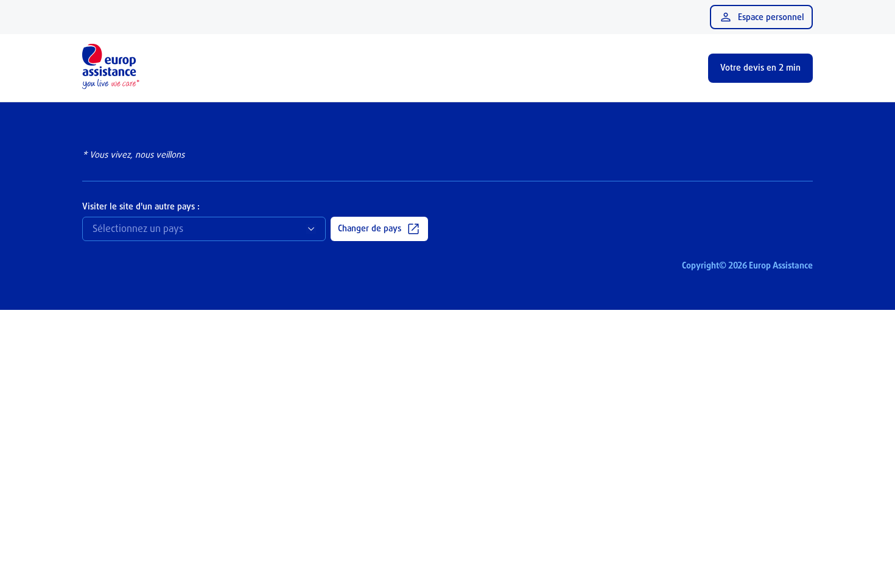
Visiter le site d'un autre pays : (141, 206)
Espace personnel (771, 17)
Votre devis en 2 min (760, 67)
